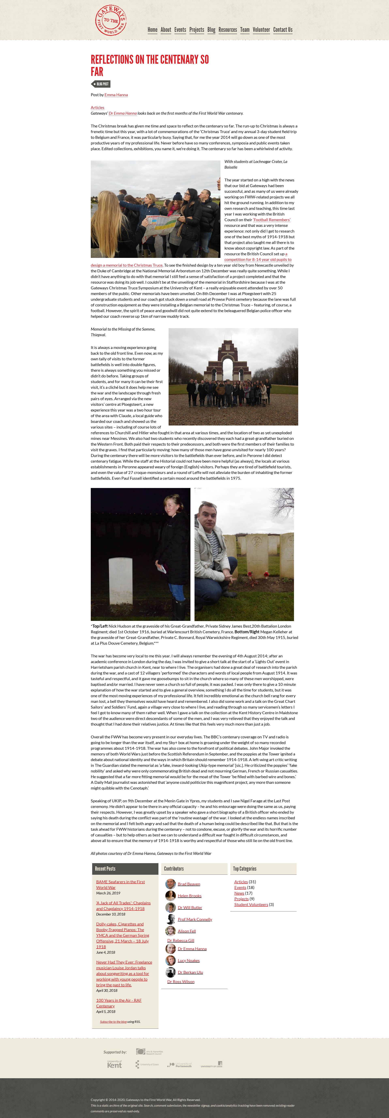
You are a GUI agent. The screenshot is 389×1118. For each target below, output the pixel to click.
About (166, 30)
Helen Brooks (190, 895)
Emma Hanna (116, 94)
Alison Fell (187, 930)
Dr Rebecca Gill (180, 940)
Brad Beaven (189, 883)
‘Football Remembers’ (272, 219)
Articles (97, 107)
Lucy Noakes (189, 960)
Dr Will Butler (190, 907)
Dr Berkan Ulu (190, 972)
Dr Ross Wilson (180, 981)
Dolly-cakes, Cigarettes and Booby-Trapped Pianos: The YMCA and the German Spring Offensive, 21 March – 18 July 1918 (122, 935)
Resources (228, 30)
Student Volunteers (251, 904)
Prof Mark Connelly (195, 919)
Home (152, 30)
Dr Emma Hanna (123, 113)
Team (245, 30)
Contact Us (283, 30)
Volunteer (261, 30)
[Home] (111, 20)
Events (180, 30)
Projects (196, 30)
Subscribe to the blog (113, 1021)
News (239, 893)
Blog (211, 30)
